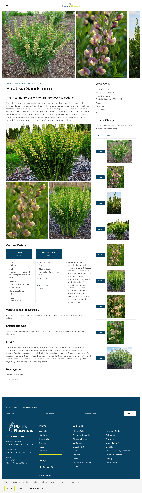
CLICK (100, 151)
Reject (21, 488)
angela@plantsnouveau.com (20, 444)
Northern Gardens (114, 431)
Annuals (43, 431)
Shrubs (42, 443)
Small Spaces (112, 447)
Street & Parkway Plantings (118, 451)
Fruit (75, 451)
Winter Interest (113, 463)
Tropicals (43, 451)
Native (75, 467)
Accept (9, 488)
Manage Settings (36, 488)
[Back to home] (71, 5)
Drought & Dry (79, 447)
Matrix (75, 459)
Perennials (44, 439)
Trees (41, 447)
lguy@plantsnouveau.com (19, 452)
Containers (77, 443)
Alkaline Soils (78, 431)
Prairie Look (111, 439)
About (42, 460)
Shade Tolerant (112, 443)
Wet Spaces (111, 459)
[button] (7, 5)
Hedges (76, 455)
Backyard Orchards (81, 435)
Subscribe (130, 414)
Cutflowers (44, 435)
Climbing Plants (80, 439)
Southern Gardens (114, 455)
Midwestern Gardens (82, 463)
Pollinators (110, 435)
